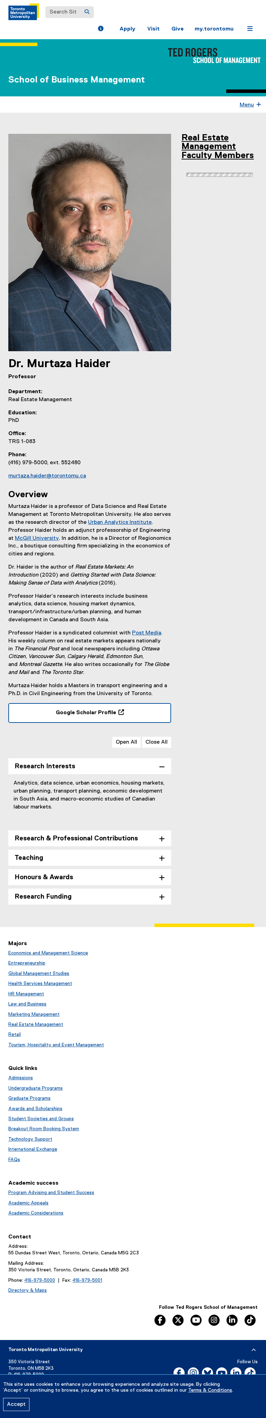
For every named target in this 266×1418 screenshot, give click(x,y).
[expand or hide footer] (254, 1350)
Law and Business (27, 1004)
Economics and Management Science (48, 953)
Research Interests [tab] (45, 766)
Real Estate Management (35, 1024)
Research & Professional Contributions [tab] (76, 838)
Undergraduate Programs (35, 1088)
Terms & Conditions (210, 1390)
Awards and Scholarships (35, 1108)
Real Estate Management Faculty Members (217, 146)
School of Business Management (76, 80)
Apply (127, 29)
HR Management (26, 994)
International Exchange (32, 1149)
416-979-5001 (87, 1280)
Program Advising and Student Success (51, 1192)
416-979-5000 (39, 1280)
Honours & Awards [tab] (44, 877)
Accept (16, 1404)
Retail (14, 1034)
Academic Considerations (35, 1213)
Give (177, 29)
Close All (156, 742)
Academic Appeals (28, 1203)
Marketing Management (34, 1014)
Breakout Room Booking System (43, 1128)
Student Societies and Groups (41, 1118)
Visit (153, 29)
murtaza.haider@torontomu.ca (47, 476)
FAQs (14, 1159)
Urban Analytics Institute (120, 522)
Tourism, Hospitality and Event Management (56, 1045)
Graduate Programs (29, 1098)
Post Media (146, 633)
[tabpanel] (89, 800)
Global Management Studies (38, 973)
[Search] (87, 12)
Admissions (20, 1077)
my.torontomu (214, 29)
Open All (126, 742)
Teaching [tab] (29, 858)
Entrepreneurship (26, 963)
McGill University (37, 538)
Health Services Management (40, 983)
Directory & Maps (27, 1290)
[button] (100, 29)
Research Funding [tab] (43, 896)
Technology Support (30, 1139)
